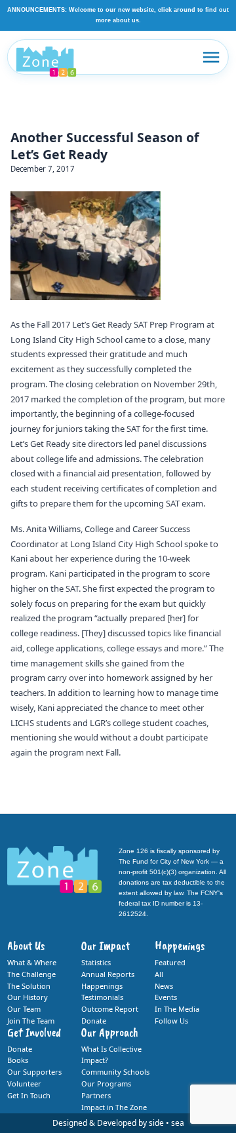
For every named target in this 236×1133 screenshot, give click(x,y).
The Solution (28, 986)
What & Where (31, 962)
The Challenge (31, 974)
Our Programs (106, 1083)
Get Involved (34, 1032)
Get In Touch (28, 1095)
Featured (170, 962)
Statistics (96, 962)
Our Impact (105, 945)
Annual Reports (107, 974)
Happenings (102, 986)
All (159, 974)
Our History (27, 997)
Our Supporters (34, 1072)
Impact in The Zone (114, 1107)
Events (166, 997)
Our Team (24, 1009)
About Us (26, 945)
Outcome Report (109, 1009)
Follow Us (171, 1021)
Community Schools (115, 1072)
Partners (96, 1095)
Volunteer (24, 1083)
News (164, 986)
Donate (93, 1021)
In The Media (177, 1009)
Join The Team (30, 1021)
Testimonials (102, 997)
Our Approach (109, 1032)
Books (17, 1060)
